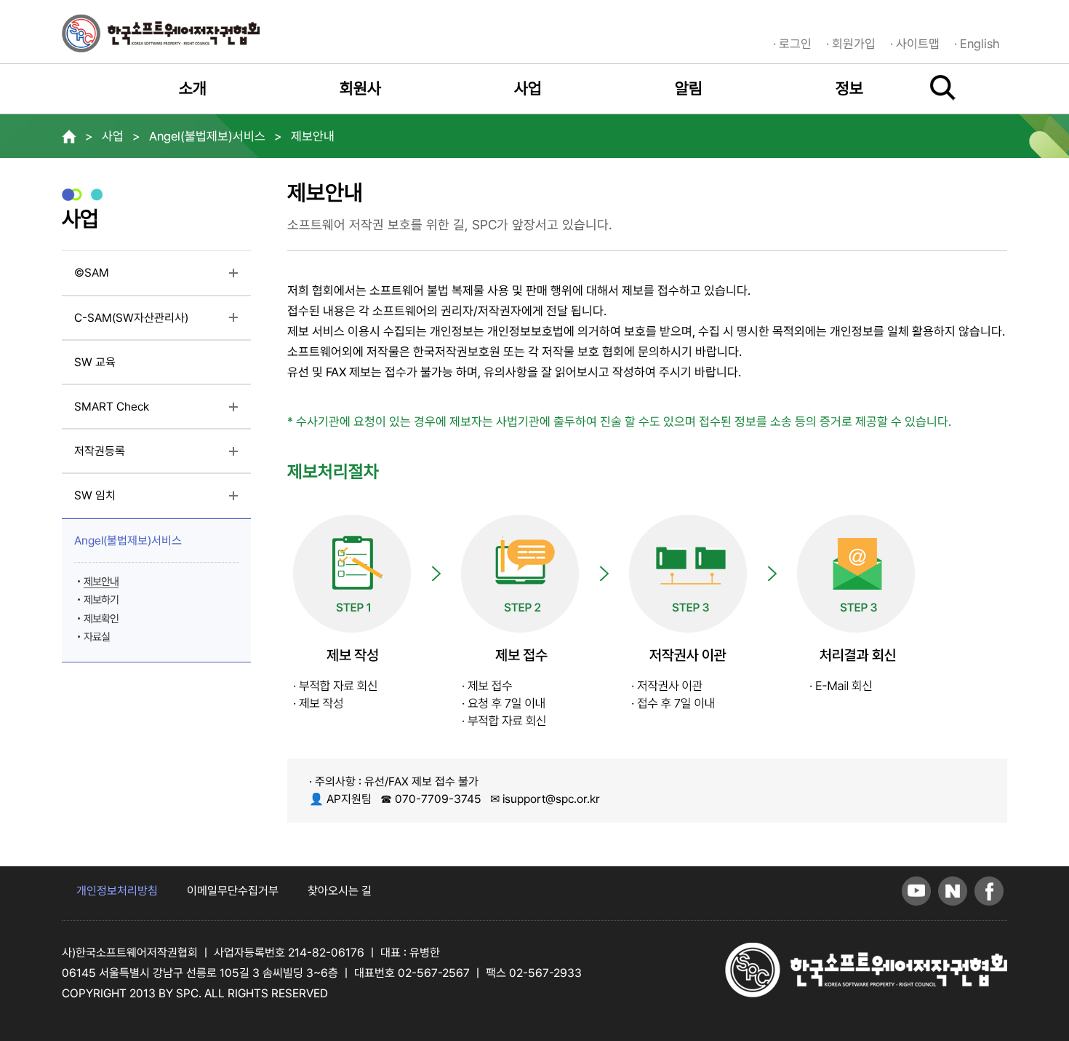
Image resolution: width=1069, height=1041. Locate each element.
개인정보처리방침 (117, 891)
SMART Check (142, 412)
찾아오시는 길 (340, 891)
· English (977, 43)
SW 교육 (95, 362)
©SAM (122, 278)
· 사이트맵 (915, 43)
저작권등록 (130, 456)
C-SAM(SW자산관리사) (161, 323)
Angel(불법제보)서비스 (158, 546)
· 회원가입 (851, 43)
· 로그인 (792, 43)
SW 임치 (125, 500)
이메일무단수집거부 (233, 891)
